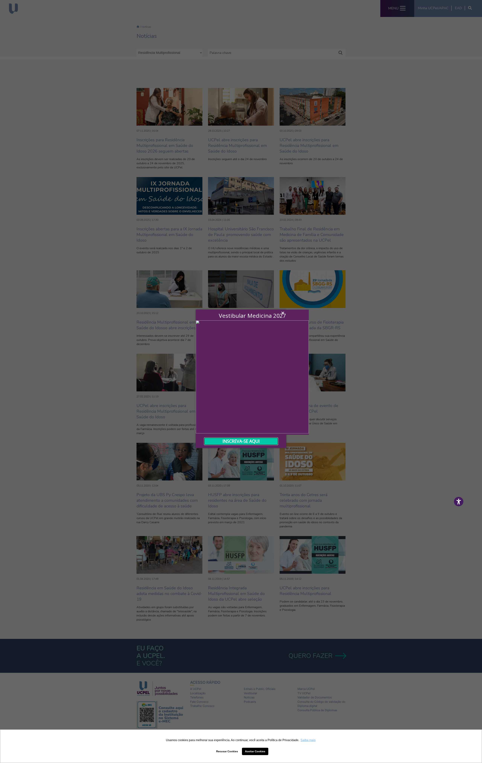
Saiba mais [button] (308, 740)
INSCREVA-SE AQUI (241, 441)
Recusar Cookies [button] (227, 751)
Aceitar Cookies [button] (255, 751)
